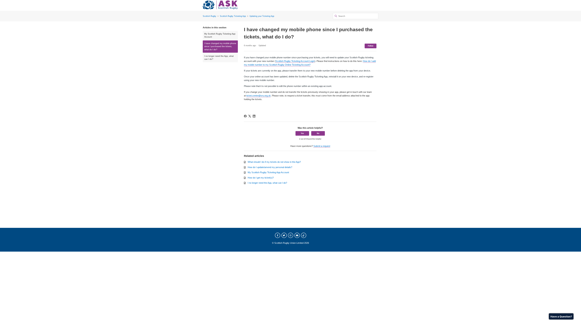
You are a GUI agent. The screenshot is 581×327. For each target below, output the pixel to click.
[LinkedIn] (254, 116)
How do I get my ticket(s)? (261, 177)
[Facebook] (245, 116)
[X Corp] (249, 116)
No (318, 133)
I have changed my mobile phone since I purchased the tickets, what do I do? (220, 46)
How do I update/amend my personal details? (270, 167)
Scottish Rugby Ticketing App (233, 16)
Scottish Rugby (209, 16)
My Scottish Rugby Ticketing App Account (219, 35)
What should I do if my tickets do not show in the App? (274, 162)
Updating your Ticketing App (261, 16)
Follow (370, 46)
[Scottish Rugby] (220, 5)
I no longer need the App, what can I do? (219, 57)
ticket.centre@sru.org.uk (258, 95)
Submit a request (321, 146)
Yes (302, 133)
